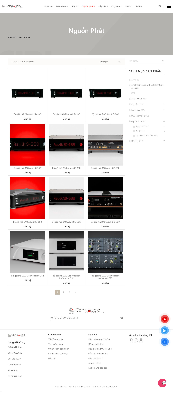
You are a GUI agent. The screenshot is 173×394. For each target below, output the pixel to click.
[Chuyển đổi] (164, 85)
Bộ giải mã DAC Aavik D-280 (66, 114)
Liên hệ (138, 6)
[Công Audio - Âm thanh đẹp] (12, 6)
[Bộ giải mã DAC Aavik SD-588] (66, 198)
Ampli (74, 6)
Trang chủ (12, 37)
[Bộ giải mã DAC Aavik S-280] (27, 145)
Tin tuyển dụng (55, 344)
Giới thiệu (48, 6)
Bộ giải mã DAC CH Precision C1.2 (27, 275)
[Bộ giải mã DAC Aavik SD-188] (66, 145)
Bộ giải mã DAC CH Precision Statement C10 (105, 277)
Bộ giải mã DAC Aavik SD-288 (105, 168)
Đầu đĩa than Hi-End (98, 353)
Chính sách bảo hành (58, 348)
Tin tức (128, 6)
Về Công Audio (55, 339)
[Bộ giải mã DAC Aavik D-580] (105, 91)
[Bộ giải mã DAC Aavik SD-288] (105, 145)
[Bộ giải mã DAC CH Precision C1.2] (27, 252)
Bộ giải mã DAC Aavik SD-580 (27, 222)
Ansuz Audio (136, 99)
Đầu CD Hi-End (95, 358)
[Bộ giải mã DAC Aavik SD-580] (27, 198)
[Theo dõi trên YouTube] (141, 340)
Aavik (133, 80)
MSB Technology (138, 116)
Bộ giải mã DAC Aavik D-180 (27, 114)
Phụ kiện (115, 6)
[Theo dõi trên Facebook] (131, 340)
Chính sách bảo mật (58, 353)
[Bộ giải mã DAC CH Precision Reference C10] (66, 252)
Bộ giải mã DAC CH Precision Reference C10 (66, 277)
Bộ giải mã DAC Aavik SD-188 (66, 168)
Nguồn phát (87, 6)
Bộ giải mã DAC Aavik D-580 (105, 114)
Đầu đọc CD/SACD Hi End (147, 135)
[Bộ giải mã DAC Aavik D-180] (27, 91)
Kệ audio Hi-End (96, 344)
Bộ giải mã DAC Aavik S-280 (27, 168)
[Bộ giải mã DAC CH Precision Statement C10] (105, 252)
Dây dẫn (102, 6)
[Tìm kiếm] (160, 6)
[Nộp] (163, 61)
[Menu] (168, 6)
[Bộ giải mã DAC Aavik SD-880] (105, 198)
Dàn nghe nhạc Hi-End (99, 339)
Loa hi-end (61, 6)
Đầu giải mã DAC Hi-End (100, 348)
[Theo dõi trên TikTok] (136, 340)
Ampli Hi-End (94, 363)
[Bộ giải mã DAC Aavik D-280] (66, 91)
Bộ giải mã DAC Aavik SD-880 (105, 222)
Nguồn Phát (136, 121)
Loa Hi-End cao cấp (98, 368)
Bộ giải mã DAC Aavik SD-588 (66, 222)
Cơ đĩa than (141, 131)
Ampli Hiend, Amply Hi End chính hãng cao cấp (147, 86)
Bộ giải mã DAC (142, 126)
